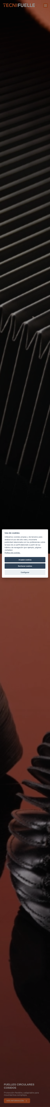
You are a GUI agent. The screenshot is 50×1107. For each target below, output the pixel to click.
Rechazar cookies (25, 566)
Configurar (25, 572)
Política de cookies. (12, 552)
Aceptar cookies (25, 560)
